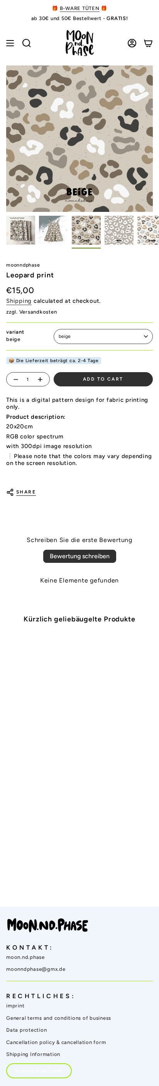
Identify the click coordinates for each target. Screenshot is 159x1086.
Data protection (26, 1030)
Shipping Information (33, 1054)
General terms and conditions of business (58, 1018)
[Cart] (148, 43)
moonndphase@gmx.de (36, 969)
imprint (15, 1006)
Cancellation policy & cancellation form (56, 1042)
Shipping (19, 300)
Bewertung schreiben (80, 556)
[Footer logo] (47, 925)
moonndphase (23, 265)
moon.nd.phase (25, 957)
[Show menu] (10, 43)
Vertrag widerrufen (39, 1071)
